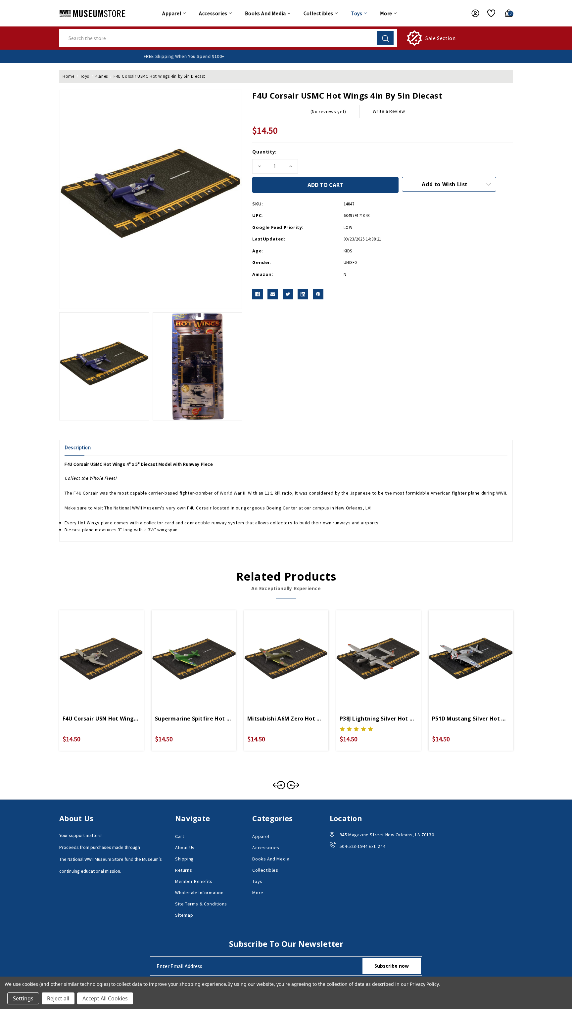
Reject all (58, 998)
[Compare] (109, 652)
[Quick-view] (93, 652)
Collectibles (318, 13)
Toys (356, 13)
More (386, 13)
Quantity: (264, 152)
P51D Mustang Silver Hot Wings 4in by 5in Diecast (471, 718)
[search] (385, 38)
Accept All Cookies (105, 998)
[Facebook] (257, 294)
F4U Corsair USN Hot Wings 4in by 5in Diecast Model (101, 718)
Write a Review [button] (389, 111)
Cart (179, 836)
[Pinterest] (318, 294)
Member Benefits (194, 881)
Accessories (213, 13)
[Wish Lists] (489, 13)
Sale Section (440, 38)
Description (78, 447)
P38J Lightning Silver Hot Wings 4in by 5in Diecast (378, 718)
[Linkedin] (303, 294)
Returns (183, 870)
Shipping (184, 859)
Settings (23, 998)
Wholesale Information (199, 893)
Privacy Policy (424, 984)
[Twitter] (288, 294)
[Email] (272, 294)
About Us (185, 848)
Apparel (171, 13)
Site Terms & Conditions (201, 904)
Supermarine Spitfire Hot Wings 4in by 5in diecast (194, 718)
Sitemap (184, 915)
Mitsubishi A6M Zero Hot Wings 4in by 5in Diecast (286, 718)
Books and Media (265, 13)
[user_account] (472, 13)
